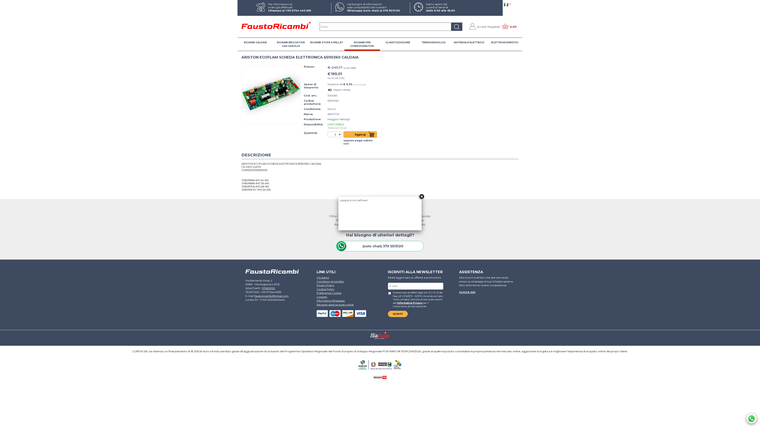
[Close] (421, 196)
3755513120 (268, 288)
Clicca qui (467, 292)
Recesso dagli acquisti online (335, 304)
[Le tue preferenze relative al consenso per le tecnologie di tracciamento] (753, 423)
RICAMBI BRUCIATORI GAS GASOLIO (291, 44)
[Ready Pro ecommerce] (380, 377)
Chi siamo (323, 277)
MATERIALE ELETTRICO (469, 42)
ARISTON (333, 114)
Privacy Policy (325, 285)
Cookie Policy (325, 289)
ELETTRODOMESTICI (504, 42)
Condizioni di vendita (330, 281)
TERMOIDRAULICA (434, 42)
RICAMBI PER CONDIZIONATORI (362, 44)
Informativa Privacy (410, 303)
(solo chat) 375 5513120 (383, 246)
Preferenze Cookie (329, 293)
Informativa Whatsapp (331, 300)
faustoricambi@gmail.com (272, 296)
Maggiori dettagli (342, 89)
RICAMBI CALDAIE (255, 42)
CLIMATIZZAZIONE (398, 42)
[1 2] (335, 134)
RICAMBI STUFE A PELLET (326, 42)
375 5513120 (391, 10)
